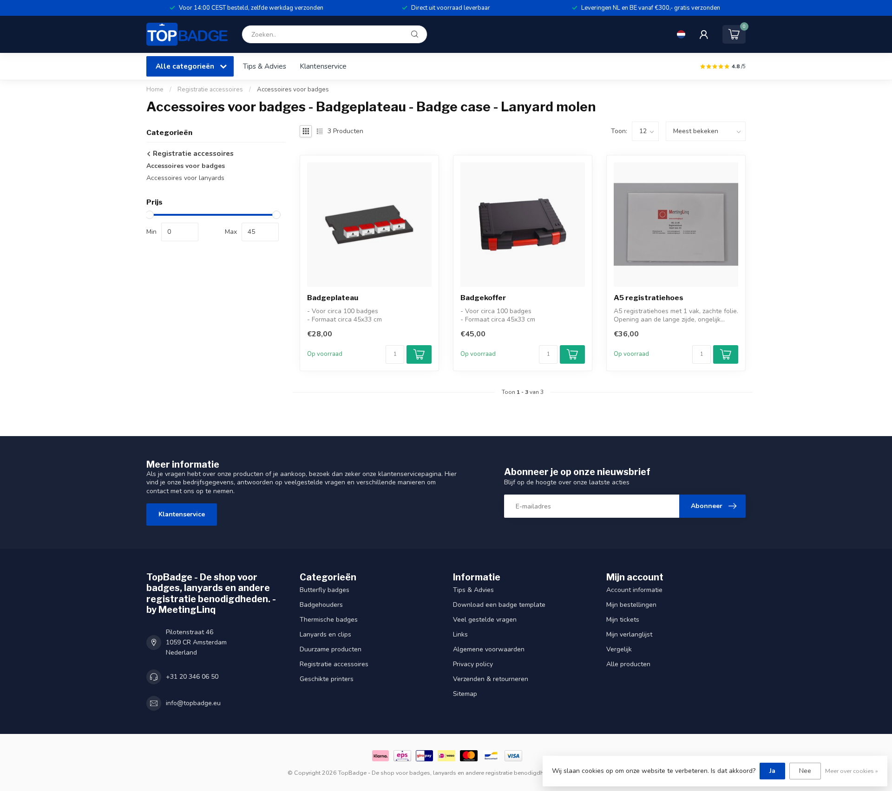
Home (155, 89)
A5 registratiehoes (648, 298)
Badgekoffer (483, 298)
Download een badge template (499, 604)
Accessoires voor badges (293, 89)
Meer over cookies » (851, 771)
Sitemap (465, 693)
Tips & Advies (264, 66)
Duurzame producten (330, 649)
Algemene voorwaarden (489, 649)
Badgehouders (321, 604)
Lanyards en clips (325, 634)
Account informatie (634, 589)
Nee (805, 770)
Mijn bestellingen (631, 604)
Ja (772, 770)
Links (460, 634)
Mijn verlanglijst (629, 634)
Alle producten (628, 664)
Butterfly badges (324, 589)
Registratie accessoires (210, 89)
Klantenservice (323, 66)
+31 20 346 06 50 (192, 676)
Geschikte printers (327, 679)
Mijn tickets (622, 619)
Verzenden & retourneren (490, 679)
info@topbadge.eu (193, 703)
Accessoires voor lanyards (185, 178)
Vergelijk (619, 649)
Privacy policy (473, 664)
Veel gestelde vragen (485, 619)
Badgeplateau (332, 298)
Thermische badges (329, 619)
